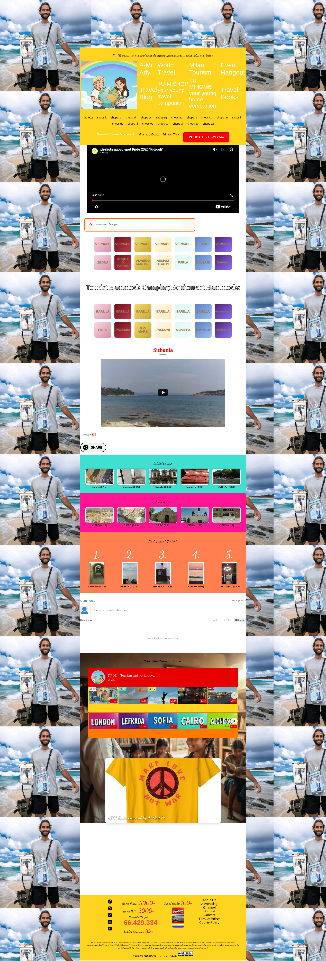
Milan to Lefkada (149, 134)
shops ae (176, 117)
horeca (88, 117)
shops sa (208, 123)
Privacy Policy (209, 918)
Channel (209, 907)
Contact (209, 915)
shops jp (192, 117)
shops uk (130, 117)
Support (209, 911)
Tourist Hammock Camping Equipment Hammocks (163, 287)
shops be (192, 123)
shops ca (206, 117)
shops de (117, 123)
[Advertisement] (163, 24)
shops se (163, 123)
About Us (209, 900)
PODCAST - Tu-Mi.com (206, 137)
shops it (101, 117)
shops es (147, 123)
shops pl (178, 123)
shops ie (116, 117)
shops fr (237, 117)
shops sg (161, 117)
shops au (222, 117)
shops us (146, 117)
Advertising (209, 903)
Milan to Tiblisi (171, 134)
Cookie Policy (209, 922)
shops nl (133, 123)
